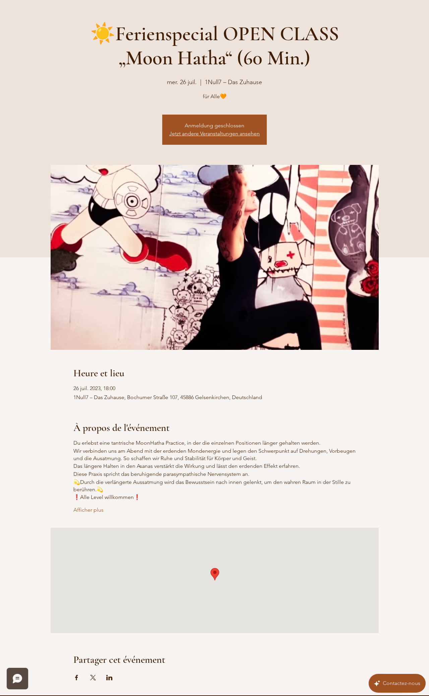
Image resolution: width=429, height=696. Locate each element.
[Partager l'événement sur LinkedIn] (109, 677)
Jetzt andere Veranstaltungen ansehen (214, 133)
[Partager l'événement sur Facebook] (76, 677)
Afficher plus (88, 510)
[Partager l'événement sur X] (93, 677)
